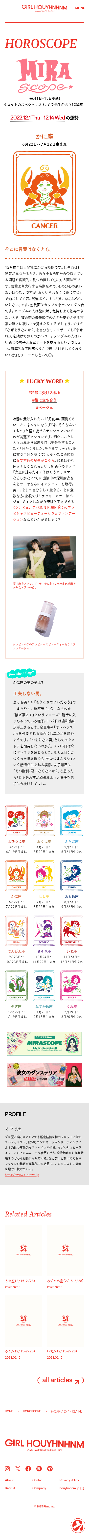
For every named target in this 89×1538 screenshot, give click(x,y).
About (9, 1480)
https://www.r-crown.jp (22, 1174)
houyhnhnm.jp (69, 1488)
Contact (38, 1480)
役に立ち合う (46, 400)
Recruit (10, 1488)
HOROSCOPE (41, 42)
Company (39, 1488)
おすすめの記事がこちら (35, 460)
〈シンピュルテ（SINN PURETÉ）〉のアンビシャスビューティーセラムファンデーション (44, 513)
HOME (9, 1411)
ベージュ (45, 407)
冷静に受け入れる (46, 393)
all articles (58, 1380)
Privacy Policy (69, 1480)
